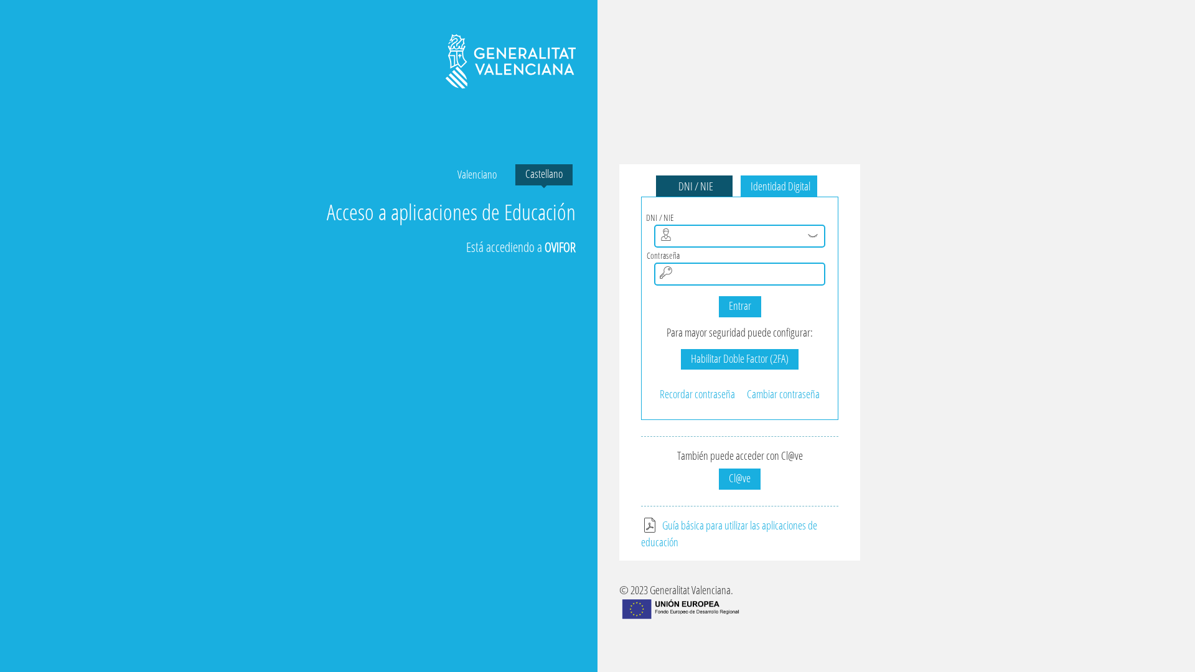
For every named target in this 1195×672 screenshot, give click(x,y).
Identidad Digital (778, 186)
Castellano (544, 173)
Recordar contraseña (697, 393)
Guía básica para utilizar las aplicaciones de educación (729, 534)
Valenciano (477, 174)
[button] (813, 236)
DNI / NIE (694, 186)
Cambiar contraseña (783, 393)
